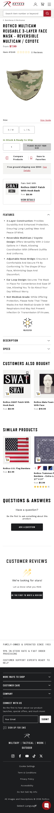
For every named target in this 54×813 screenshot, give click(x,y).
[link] (35, 4)
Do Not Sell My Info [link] (27, 792)
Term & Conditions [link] (27, 772)
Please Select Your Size (36, 147)
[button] (27, 215)
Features (8, 214)
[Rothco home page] (13, 4)
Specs (6, 348)
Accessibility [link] (27, 785)
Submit (45, 719)
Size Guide (45, 120)
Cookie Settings (27, 766)
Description (10, 340)
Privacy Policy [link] (27, 779)
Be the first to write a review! (27, 595)
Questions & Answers (27, 500)
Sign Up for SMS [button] (17, 727)
